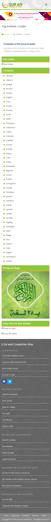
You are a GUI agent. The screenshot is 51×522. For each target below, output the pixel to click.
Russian (9, 196)
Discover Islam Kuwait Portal (14, 362)
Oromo (9, 175)
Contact (44, 515)
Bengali (9, 84)
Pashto (9, 179)
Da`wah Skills (7, 499)
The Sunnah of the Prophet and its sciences (19, 479)
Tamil (8, 231)
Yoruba (9, 261)
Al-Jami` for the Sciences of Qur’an (15, 473)
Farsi (8, 101)
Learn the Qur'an (9, 459)
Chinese (9, 93)
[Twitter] (9, 381)
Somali (8, 205)
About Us (35, 515)
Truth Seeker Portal (10, 368)
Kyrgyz (9, 153)
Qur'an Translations (24, 519)
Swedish (9, 218)
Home (6, 515)
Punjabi (9, 187)
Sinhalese (10, 200)
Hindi (8, 119)
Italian (8, 131)
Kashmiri (9, 140)
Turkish (9, 243)
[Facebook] (4, 381)
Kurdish (9, 149)
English (9, 97)
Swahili (9, 213)
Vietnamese (11, 256)
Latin (8, 157)
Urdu (8, 248)
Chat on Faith (7, 426)
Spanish (9, 209)
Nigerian (9, 170)
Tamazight (10, 226)
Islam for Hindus (8, 407)
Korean (9, 144)
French (9, 106)
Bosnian (9, 88)
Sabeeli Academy (8, 440)
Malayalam (10, 166)
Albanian (9, 75)
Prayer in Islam (8, 452)
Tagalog (9, 222)
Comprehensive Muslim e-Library (15, 505)
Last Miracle (7, 419)
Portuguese (11, 183)
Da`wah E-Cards (8, 374)
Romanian (10, 192)
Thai (7, 239)
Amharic (9, 80)
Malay (8, 162)
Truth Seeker (7, 400)
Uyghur (9, 252)
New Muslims (7, 446)
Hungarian (10, 123)
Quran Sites (15, 515)
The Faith (6, 413)
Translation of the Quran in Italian (19, 43)
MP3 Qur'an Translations (12, 485)
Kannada (9, 136)
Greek (8, 114)
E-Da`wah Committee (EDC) (13, 355)
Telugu (8, 235)
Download (25, 515)
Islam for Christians (10, 394)
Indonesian (10, 127)
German (9, 110)
